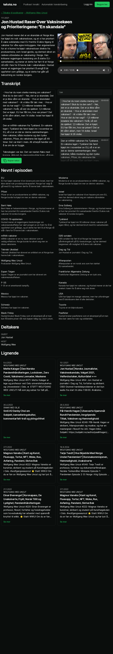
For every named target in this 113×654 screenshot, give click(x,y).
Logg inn (88, 4)
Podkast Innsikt (31, 4)
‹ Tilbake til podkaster (12, 12)
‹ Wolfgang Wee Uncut (36, 12)
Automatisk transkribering (54, 4)
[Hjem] (10, 4)
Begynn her (102, 4)
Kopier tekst (13, 160)
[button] (85, 117)
